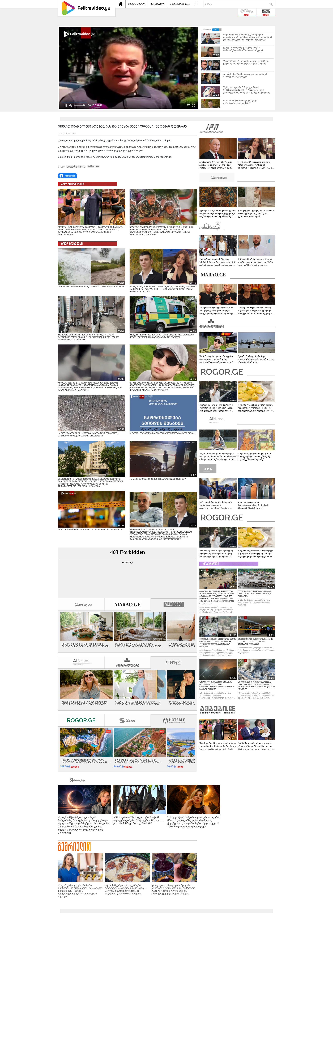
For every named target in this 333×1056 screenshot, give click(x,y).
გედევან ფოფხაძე (76, 166)
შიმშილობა (93, 166)
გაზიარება (70, 176)
